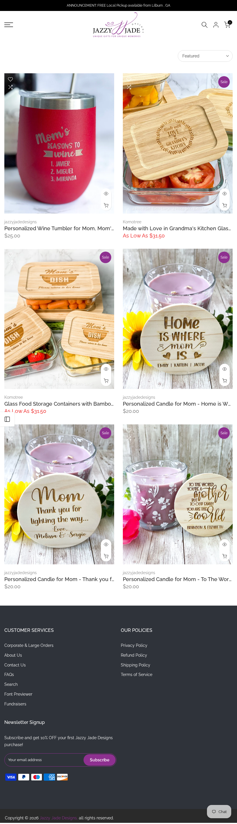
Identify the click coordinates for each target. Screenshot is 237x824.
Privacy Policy (134, 645)
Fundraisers (15, 704)
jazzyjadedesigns (20, 222)
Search (11, 684)
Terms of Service (136, 674)
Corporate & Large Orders (28, 645)
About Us (13, 655)
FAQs (9, 674)
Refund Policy (134, 655)
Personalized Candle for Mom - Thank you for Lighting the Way (82, 579)
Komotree (132, 222)
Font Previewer (18, 694)
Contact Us (15, 665)
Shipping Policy (135, 665)
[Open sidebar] (7, 419)
